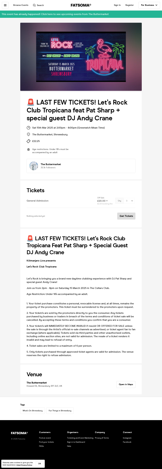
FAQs (41, 446)
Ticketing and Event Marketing (80, 438)
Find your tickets (46, 442)
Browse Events (20, 5)
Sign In (117, 5)
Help (69, 446)
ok (39, 464)
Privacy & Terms (102, 438)
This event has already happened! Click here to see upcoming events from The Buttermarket (55, 14)
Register (129, 5)
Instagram (127, 438)
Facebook (127, 442)
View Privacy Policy (24, 465)
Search (40, 5)
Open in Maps (126, 384)
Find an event (45, 438)
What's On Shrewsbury (33, 411)
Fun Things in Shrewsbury (60, 411)
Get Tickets (126, 215)
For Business (147, 5)
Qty (119, 201)
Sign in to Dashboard (76, 442)
